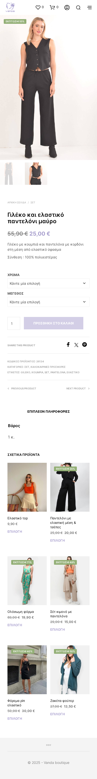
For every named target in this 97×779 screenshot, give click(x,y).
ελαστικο (73, 372)
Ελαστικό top (17, 518)
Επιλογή (14, 531)
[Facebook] (70, 345)
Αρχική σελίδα (16, 202)
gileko (25, 372)
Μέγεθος (15, 293)
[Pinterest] (86, 345)
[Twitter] (78, 345)
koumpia (37, 372)
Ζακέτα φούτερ (62, 701)
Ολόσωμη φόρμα (20, 612)
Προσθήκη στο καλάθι (53, 323)
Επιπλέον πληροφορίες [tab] (48, 411)
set (47, 372)
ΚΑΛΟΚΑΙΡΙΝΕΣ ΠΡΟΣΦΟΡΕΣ (48, 366)
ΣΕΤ (33, 202)
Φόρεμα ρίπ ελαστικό (16, 703)
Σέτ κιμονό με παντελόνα (61, 614)
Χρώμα (13, 275)
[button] (39, 7)
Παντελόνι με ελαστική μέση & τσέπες (63, 522)
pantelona (57, 372)
